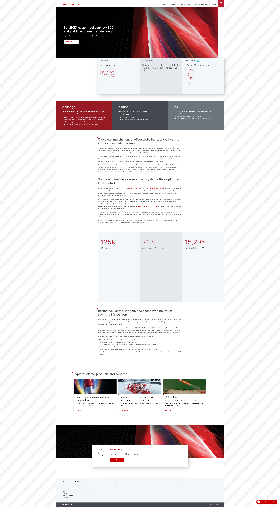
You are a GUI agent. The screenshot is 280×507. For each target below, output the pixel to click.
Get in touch (117, 459)
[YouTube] (66, 504)
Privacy (212, 504)
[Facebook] (71, 504)
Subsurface (164, 4)
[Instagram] (68, 504)
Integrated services (206, 4)
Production (188, 4)
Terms (217, 504)
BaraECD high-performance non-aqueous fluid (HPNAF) (146, 188)
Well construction (173, 4)
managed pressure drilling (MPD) (147, 206)
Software (214, 4)
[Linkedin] (63, 504)
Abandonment (196, 4)
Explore (79, 410)
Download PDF (71, 41)
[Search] (221, 3)
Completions (182, 4)
